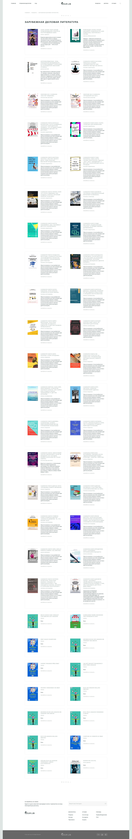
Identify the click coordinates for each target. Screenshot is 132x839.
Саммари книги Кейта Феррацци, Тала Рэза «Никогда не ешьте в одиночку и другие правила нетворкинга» (51, 323)
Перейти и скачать (46, 48)
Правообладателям (25, 3)
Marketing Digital (89, 760)
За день (84, 819)
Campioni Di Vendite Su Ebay (93, 736)
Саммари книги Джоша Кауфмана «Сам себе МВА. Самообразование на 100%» (93, 487)
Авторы (106, 3)
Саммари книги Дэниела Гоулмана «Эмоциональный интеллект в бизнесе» (93, 193)
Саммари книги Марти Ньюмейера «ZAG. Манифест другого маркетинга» (51, 225)
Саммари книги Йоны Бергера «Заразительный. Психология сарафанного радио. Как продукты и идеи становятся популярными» (93, 518)
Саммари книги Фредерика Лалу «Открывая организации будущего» (93, 550)
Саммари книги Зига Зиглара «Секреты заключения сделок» (91, 388)
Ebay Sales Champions (48, 639)
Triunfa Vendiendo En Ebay (50, 687)
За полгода (85, 814)
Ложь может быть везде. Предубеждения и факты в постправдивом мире (50, 31)
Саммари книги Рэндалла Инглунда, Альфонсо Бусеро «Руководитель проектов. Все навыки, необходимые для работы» (51, 257)
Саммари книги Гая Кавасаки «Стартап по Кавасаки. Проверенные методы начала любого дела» (92, 356)
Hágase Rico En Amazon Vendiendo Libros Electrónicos (49, 762)
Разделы (97, 3)
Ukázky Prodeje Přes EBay (50, 663)
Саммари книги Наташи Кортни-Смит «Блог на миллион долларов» (92, 322)
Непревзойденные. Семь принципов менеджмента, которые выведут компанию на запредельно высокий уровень (51, 64)
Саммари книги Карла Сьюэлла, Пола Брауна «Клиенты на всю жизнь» (50, 291)
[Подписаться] (105, 803)
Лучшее (114, 3)
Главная (13, 3)
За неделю (85, 817)
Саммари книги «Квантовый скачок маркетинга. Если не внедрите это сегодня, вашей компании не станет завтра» (51, 455)
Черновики (71, 819)
